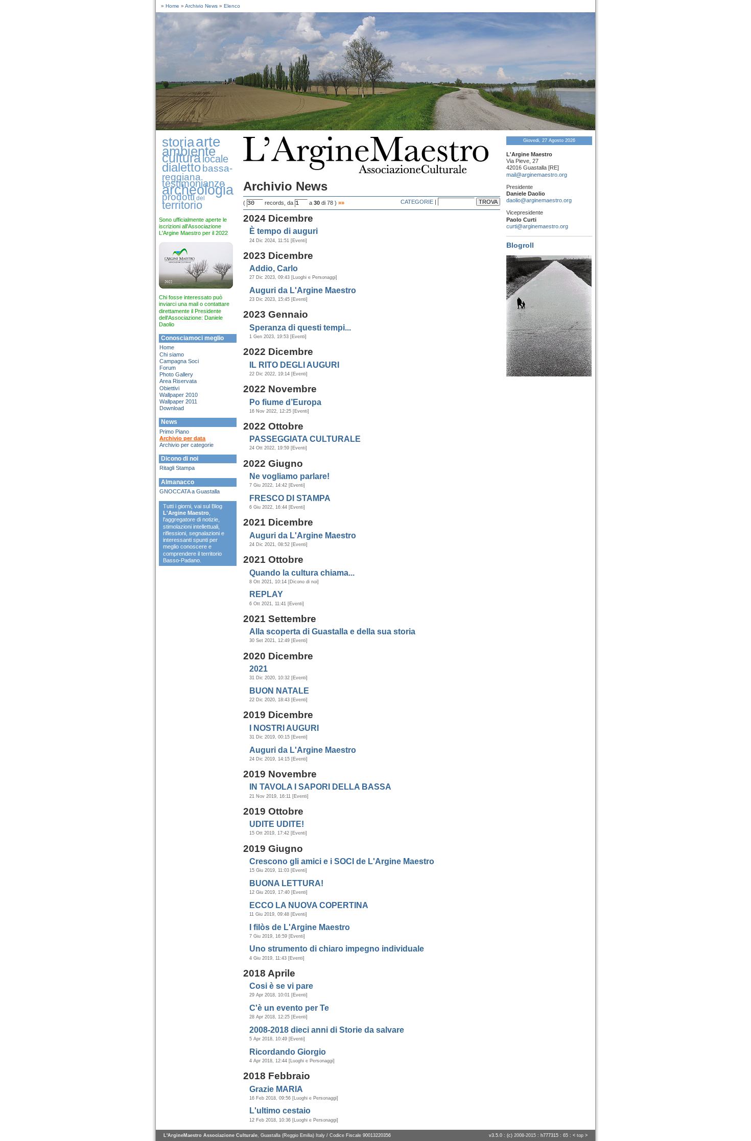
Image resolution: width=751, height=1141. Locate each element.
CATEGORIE (417, 202)
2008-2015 (525, 1135)
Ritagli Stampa (177, 468)
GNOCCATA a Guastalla (189, 491)
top (580, 1135)
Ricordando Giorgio (287, 1052)
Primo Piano (174, 432)
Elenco (232, 6)
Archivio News (201, 6)
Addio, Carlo (273, 268)
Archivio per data (182, 438)
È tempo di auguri (283, 231)
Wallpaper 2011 (178, 401)
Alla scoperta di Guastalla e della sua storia (332, 631)
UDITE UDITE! (276, 824)
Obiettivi (169, 388)
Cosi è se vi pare (281, 986)
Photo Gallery (176, 374)
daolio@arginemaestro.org (539, 200)
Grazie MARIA (276, 1089)
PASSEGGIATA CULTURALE (305, 439)
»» (341, 203)
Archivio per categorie (186, 445)
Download (171, 408)
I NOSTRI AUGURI (284, 728)
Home (172, 6)
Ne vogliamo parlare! (289, 476)
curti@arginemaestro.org (537, 226)
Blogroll (520, 245)
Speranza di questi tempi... (300, 327)
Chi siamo (171, 354)
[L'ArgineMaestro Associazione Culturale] (375, 128)
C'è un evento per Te (289, 1008)
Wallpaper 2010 (178, 395)
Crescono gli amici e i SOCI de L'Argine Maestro (341, 861)
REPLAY (266, 594)
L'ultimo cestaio (280, 1110)
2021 (258, 668)
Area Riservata (178, 381)
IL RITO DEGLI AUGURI (294, 365)
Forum (167, 368)
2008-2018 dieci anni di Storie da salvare (326, 1030)
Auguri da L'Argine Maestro (302, 290)
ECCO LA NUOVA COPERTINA (308, 905)
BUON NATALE (279, 690)
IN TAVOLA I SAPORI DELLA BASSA (320, 786)
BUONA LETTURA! (286, 883)
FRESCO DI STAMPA (290, 498)
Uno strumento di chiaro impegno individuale (336, 948)
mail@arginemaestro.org (536, 175)
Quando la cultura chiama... (302, 572)
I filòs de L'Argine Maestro (299, 927)
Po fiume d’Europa (285, 402)
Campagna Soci (179, 361)
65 (565, 1135)
